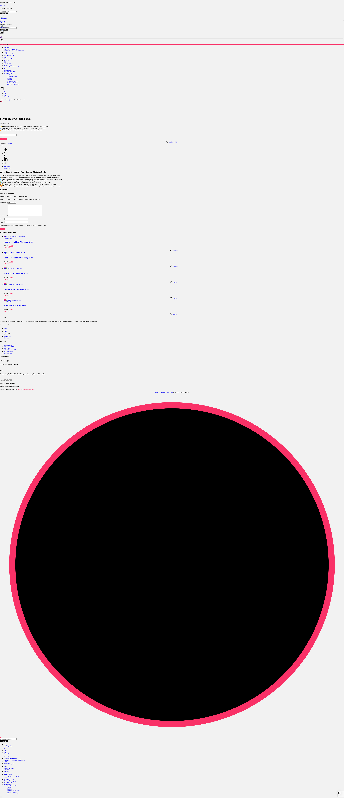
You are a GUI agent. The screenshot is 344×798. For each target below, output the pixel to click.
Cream (5, 52)
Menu (5, 744)
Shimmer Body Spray (10, 71)
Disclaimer (7, 348)
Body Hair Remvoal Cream (11, 49)
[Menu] (2, 88)
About (5, 330)
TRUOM (2, 5)
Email (2, 222)
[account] (1, 37)
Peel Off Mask (8, 65)
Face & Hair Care (9, 55)
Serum (5, 68)
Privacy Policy (8, 345)
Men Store (7, 338)
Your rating (3, 202)
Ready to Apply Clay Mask (11, 67)
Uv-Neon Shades (12, 83)
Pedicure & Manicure (13, 81)
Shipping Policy (8, 351)
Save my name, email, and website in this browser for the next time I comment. (24, 225)
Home (1, 100)
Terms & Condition (9, 346)
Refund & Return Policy (10, 350)
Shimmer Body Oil (9, 70)
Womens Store (8, 75)
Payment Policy (8, 353)
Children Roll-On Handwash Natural (14, 50)
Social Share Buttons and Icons (164, 392)
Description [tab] (7, 166)
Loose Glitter (7, 63)
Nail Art (9, 79)
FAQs (5, 331)
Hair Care (6, 62)
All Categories (8, 746)
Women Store (7, 336)
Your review (4, 216)
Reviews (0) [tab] (7, 168)
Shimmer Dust (8, 73)
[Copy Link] (5, 162)
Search (4, 13)
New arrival (7, 47)
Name (2, 219)
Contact (6, 335)
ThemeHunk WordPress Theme (26, 389)
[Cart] (172, 19)
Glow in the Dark (9, 59)
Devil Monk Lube (9, 54)
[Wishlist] (1, 35)
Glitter (5, 57)
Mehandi (9, 78)
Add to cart (3, 138)
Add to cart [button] (7, 247)
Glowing (6, 60)
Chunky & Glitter (12, 76)
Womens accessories (13, 84)
